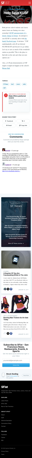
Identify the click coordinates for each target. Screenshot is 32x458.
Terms (2, 454)
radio (24, 84)
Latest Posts (4, 400)
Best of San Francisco (7, 406)
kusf (12, 84)
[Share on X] (8, 289)
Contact (3, 426)
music (18, 84)
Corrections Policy (6, 423)
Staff (2, 417)
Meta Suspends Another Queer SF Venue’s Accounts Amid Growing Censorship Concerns (16, 236)
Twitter (3, 437)
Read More (26, 375)
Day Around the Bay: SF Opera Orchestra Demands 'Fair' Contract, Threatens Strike (16, 218)
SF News (10, 9)
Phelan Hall (6, 68)
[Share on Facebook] (11, 289)
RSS (2, 440)
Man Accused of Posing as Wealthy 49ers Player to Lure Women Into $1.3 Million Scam (16, 227)
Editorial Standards (6, 420)
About (3, 414)
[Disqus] (16, 169)
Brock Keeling (20, 9)
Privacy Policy (4, 451)
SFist (4, 387)
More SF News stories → (16, 243)
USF (4, 88)
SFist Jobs (4, 403)
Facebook (4, 434)
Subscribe (16, 365)
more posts (13, 376)
